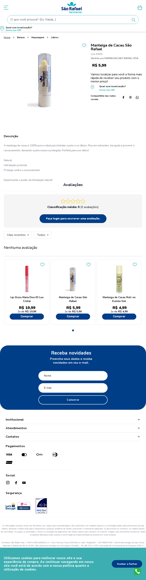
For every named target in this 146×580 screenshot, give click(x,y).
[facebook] (125, 98)
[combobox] (73, 19)
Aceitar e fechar (127, 564)
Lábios (55, 37)
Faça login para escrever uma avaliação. (73, 218)
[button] (73, 29)
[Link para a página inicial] (7, 37)
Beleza (21, 37)
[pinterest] (132, 98)
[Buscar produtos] (133, 20)
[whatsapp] (139, 98)
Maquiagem (37, 37)
